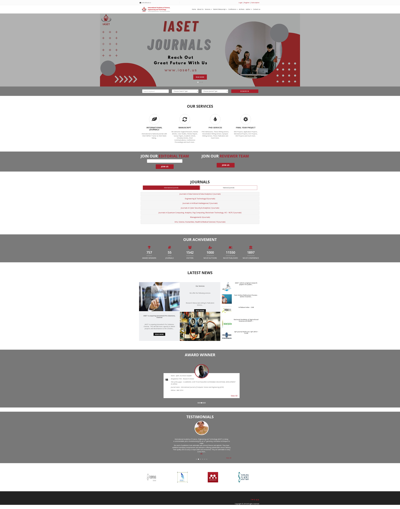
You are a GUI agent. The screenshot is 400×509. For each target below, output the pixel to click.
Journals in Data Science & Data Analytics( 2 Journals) (200, 194)
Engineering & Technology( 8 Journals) (200, 198)
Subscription (255, 3)
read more (200, 311)
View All (234, 393)
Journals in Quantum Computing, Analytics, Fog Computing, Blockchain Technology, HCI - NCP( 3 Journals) (200, 212)
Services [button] (208, 9)
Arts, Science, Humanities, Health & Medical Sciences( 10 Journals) (200, 222)
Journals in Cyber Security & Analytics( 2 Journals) (200, 208)
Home (194, 9)
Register (246, 3)
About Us (200, 9)
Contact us (256, 9)
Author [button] (248, 9)
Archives (241, 9)
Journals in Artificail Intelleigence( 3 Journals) (200, 203)
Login (240, 3)
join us (225, 165)
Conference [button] (232, 9)
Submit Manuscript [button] (219, 9)
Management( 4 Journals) (200, 217)
